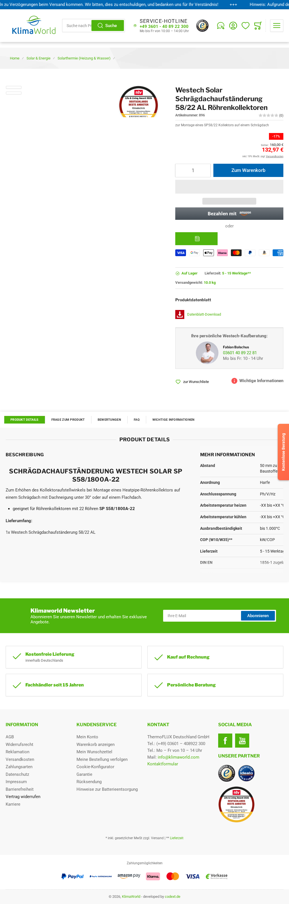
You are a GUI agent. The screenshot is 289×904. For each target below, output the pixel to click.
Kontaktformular (162, 763)
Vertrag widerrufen (23, 796)
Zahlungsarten (19, 766)
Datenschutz (17, 774)
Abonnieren (258, 615)
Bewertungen (109, 420)
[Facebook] (225, 741)
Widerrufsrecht (19, 744)
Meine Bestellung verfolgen (102, 759)
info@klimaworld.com (178, 757)
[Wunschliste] (245, 25)
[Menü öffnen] (276, 25)
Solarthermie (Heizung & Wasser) (84, 58)
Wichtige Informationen (173, 420)
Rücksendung (89, 781)
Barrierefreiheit (20, 789)
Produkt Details (24, 420)
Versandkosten (20, 759)
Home (14, 58)
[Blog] (220, 25)
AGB (10, 736)
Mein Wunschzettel (94, 751)
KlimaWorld (131, 896)
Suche (111, 25)
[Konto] (233, 25)
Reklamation (17, 751)
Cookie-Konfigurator (95, 766)
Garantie (84, 774)
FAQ (137, 420)
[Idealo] (246, 773)
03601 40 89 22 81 (240, 352)
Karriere (13, 804)
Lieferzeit (176, 838)
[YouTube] (242, 741)
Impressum (16, 781)
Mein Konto (87, 736)
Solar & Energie (39, 58)
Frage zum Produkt (68, 420)
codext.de (172, 896)
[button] (229, 187)
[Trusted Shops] (202, 25)
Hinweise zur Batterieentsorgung (107, 789)
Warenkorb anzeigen (95, 744)
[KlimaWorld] (250, 802)
